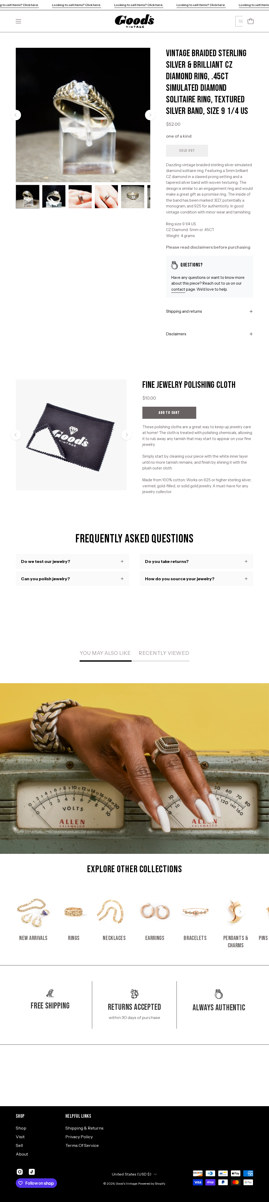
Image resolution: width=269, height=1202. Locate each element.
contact (178, 289)
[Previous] (16, 115)
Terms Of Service (82, 1145)
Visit (20, 1136)
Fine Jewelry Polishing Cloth (189, 385)
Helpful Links (78, 1116)
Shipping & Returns (84, 1128)
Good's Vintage (126, 1183)
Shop (20, 1116)
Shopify (160, 1183)
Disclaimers (176, 334)
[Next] (150, 115)
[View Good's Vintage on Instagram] (20, 1172)
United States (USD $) (131, 1174)
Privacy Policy (79, 1136)
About (22, 1154)
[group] (134, 921)
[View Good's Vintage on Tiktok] (32, 1172)
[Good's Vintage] (134, 21)
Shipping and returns (184, 311)
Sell (19, 1145)
